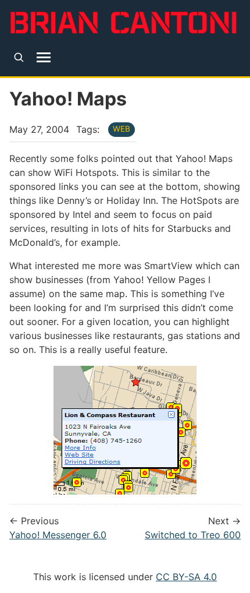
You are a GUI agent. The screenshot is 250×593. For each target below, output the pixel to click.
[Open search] (18, 57)
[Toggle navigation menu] (44, 57)
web (121, 128)
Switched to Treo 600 (193, 535)
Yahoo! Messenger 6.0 (57, 535)
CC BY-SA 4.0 (186, 577)
